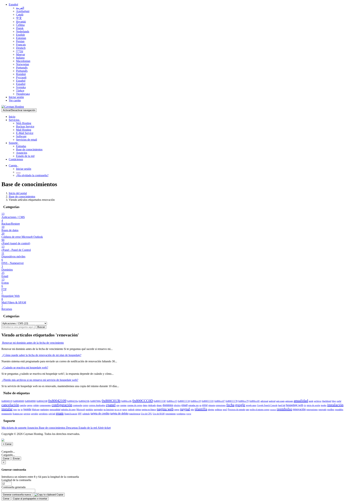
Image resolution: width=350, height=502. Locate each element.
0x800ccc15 (172, 401)
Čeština (20, 24)
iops (15, 409)
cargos (29, 405)
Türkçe (20, 90)
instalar (7, 409)
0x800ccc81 (254, 401)
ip (22, 409)
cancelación (10, 405)
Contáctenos (16, 159)
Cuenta (13, 165)
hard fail (281, 405)
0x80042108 (41, 401)
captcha (23, 405)
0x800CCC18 (184, 401)
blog (334, 401)
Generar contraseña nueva (17, 494)
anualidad (301, 401)
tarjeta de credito (100, 413)
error (205, 405)
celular (36, 405)
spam (60, 413)
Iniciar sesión (16, 97)
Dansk (20, 28)
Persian (20, 41)
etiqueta (211, 405)
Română (21, 74)
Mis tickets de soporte (14, 427)
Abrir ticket (104, 427)
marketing (44, 409)
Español (13, 4)
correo (85, 405)
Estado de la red (25, 156)
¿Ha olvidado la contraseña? (32, 175)
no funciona (109, 409)
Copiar (59, 494)
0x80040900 (30, 401)
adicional (264, 401)
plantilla (201, 409)
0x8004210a (72, 401)
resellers (330, 409)
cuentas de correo (134, 405)
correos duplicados (97, 405)
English (20, 34)
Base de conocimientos (29, 149)
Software (21, 136)
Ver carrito (15, 100)
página (138, 409)
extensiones (221, 405)
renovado (322, 409)
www (188, 413)
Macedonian (23, 61)
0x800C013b (111, 401)
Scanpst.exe (18, 413)
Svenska (21, 87)
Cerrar (6, 458)
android (272, 401)
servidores (43, 413)
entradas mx (193, 405)
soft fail (51, 413)
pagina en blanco (149, 409)
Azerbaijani (22, 11)
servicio (27, 413)
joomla (27, 409)
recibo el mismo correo (259, 409)
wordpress (181, 413)
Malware (36, 409)
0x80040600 (18, 401)
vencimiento (170, 413)
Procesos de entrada (236, 409)
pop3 (225, 409)
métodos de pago (68, 409)
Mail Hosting (23, 129)
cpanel (111, 405)
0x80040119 (6, 401)
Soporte (14, 142)
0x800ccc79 (243, 401)
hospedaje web (294, 405)
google (240, 405)
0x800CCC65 (208, 401)
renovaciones (312, 409)
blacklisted (326, 401)
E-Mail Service (24, 133)
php (192, 409)
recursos (273, 410)
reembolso (284, 409)
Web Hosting (23, 123)
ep (200, 405)
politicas (218, 409)
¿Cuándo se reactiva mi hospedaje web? (24, 367)
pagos (176, 409)
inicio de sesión (313, 405)
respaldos (339, 409)
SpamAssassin (70, 413)
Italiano (20, 57)
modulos (89, 409)
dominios (168, 405)
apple (311, 401)
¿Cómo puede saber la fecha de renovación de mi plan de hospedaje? (41, 355)
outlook (131, 409)
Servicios (15, 119)
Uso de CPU (146, 413)
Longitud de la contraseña (16, 480)
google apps (251, 405)
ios (19, 409)
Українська (23, 93)
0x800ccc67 (219, 401)
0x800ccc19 (195, 401)
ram (247, 409)
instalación (335, 405)
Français (21, 44)
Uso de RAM (159, 413)
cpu (117, 405)
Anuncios (21, 152)
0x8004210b (84, 401)
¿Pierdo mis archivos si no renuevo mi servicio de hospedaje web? (39, 379)
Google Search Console (267, 405)
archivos (317, 401)
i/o (305, 405)
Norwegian (22, 64)
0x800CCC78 (231, 401)
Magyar (20, 54)
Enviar (16, 458)
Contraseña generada (13, 487)
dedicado (152, 405)
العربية (20, 7)
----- (18, 172)
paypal (185, 409)
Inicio (12, 116)
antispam (289, 401)
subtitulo (86, 413)
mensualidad (55, 409)
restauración (6, 413)
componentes (45, 405)
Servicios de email (26, 139)
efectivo (177, 405)
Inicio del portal (18, 193)
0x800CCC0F (160, 401)
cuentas (123, 405)
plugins (211, 409)
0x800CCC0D (142, 401)
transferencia (134, 413)
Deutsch (21, 47)
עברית (19, 51)
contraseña (77, 405)
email (184, 405)
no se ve (118, 409)
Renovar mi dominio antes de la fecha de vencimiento (32, 342)
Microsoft (80, 409)
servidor (34, 413)
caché (339, 401)
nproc (124, 409)
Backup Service (25, 126)
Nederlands (22, 31)
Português (22, 67)
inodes (323, 405)
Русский (21, 77)
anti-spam (280, 401)
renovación (299, 409)
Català (19, 14)
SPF (80, 413)
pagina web (165, 409)
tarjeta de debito (119, 413)
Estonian (21, 38)
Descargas (72, 427)
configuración (62, 405)
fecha (230, 405)
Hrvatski (21, 21)
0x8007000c (95, 401)
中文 (19, 18)
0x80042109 (57, 401)
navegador (98, 409)
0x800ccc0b (126, 401)
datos (145, 405)
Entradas (21, 146)
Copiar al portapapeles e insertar (30, 498)
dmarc (159, 405)
